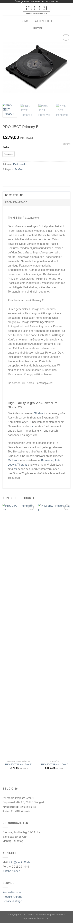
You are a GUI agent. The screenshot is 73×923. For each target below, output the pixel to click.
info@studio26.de (19, 862)
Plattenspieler (43, 21)
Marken (12, 460)
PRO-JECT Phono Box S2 (19, 764)
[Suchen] (69, 9)
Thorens (22, 464)
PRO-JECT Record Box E (54, 764)
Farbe (6, 147)
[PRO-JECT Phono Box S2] (19, 631)
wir (31, 426)
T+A (57, 460)
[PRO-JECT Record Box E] (54, 631)
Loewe (12, 464)
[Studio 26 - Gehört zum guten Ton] (36, 9)
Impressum (29, 918)
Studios (38, 413)
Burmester (47, 460)
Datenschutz (43, 918)
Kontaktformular (12, 892)
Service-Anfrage (12, 901)
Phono (23, 21)
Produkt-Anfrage (12, 896)
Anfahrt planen (11, 871)
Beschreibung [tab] (14, 195)
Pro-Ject (19, 169)
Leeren (66, 144)
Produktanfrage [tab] (16, 202)
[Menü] (5, 9)
